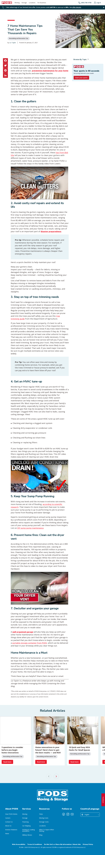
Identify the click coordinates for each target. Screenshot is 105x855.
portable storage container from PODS (29, 643)
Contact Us (9, 822)
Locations (42, 826)
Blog (40, 835)
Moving (24, 814)
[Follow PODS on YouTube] (72, 814)
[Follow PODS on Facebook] (63, 814)
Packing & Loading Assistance (28, 830)
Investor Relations (11, 830)
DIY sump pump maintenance (30, 528)
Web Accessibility (18, 844)
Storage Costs (44, 822)
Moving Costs (43, 818)
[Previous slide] (48, 776)
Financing (25, 822)
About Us (8, 826)
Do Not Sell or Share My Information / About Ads (62, 844)
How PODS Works (11, 814)
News (7, 834)
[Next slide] (56, 776)
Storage (24, 818)
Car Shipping (26, 826)
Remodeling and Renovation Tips (18, 38)
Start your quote (81, 78)
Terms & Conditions (34, 844)
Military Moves (27, 835)
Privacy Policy (88, 844)
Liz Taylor (12, 43)
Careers (7, 818)
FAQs (41, 814)
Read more (7, 762)
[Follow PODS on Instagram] (68, 814)
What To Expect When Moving (46, 830)
